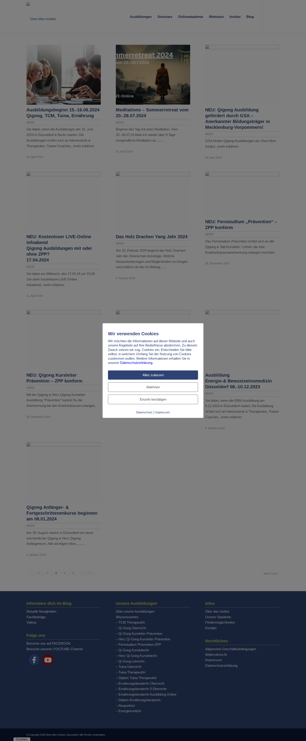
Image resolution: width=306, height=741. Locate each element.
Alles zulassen (153, 375)
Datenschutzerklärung (136, 363)
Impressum (162, 412)
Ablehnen (153, 387)
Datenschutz (144, 412)
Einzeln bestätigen (153, 399)
